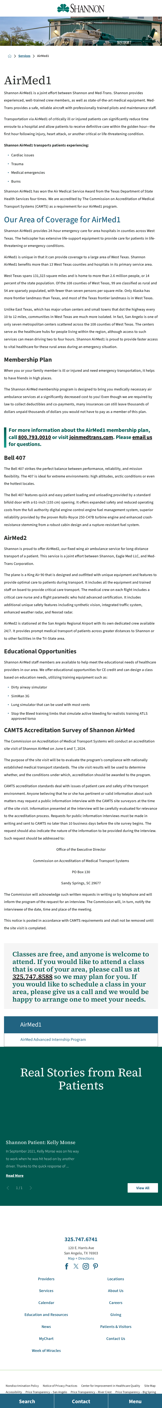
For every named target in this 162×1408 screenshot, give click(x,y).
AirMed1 (31, 1024)
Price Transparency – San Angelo (46, 1392)
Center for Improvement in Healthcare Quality (110, 1386)
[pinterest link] (95, 1266)
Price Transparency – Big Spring (135, 1392)
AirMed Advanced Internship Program (53, 1040)
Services (24, 56)
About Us (115, 1291)
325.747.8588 (32, 976)
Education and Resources (46, 1315)
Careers (115, 1303)
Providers (46, 1279)
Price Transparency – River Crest (91, 1392)
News (46, 1327)
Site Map (149, 1386)
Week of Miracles (46, 1351)
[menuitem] (81, 1040)
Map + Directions (81, 1258)
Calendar (46, 1303)
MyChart (46, 1339)
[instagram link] (86, 1266)
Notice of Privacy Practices (60, 1386)
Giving (115, 1315)
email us (142, 437)
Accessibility (14, 1392)
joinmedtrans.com (91, 437)
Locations (115, 1279)
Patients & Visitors (115, 1327)
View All (142, 1188)
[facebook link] (66, 1266)
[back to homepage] (10, 56)
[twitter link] (76, 1266)
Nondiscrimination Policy (22, 1386)
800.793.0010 (34, 437)
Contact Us (115, 1339)
